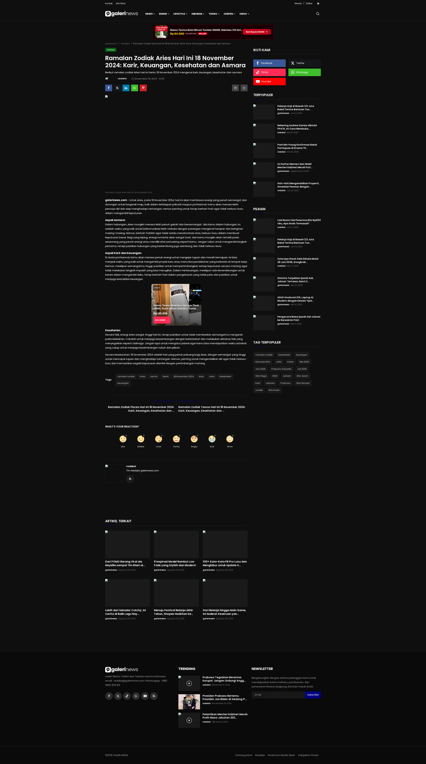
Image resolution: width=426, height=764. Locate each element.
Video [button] (243, 13)
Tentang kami (243, 755)
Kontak (109, 3)
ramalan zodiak (126, 376)
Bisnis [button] (163, 13)
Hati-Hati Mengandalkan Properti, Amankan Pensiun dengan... (298, 185)
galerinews (111, 43)
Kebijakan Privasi (308, 755)
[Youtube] (145, 696)
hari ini (153, 376)
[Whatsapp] (136, 696)
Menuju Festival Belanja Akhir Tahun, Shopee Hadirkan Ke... (173, 612)
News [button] (149, 13)
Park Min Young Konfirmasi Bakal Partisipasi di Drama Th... (297, 146)
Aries (142, 376)
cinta (211, 376)
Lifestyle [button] (179, 13)
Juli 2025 (302, 369)
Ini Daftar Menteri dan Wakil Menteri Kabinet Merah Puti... (295, 165)
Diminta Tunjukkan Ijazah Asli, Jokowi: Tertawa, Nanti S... (295, 279)
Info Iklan (120, 3)
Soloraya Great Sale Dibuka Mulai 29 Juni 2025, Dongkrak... (298, 260)
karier (290, 362)
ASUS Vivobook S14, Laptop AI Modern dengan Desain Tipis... (295, 299)
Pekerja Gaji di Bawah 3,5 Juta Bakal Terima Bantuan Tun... (295, 107)
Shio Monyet (303, 383)
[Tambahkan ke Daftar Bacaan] (244, 88)
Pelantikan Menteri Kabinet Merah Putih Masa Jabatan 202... (225, 716)
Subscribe (313, 694)
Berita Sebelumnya (164, 401)
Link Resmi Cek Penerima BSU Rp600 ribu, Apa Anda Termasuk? (299, 221)
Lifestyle (125, 43)
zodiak (259, 390)
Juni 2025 (260, 369)
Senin (166, 376)
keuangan (123, 383)
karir (201, 376)
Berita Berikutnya (188, 401)
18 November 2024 (184, 376)
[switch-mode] (318, 3)
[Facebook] (109, 696)
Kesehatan (225, 376)
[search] (318, 14)
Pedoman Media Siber (281, 755)
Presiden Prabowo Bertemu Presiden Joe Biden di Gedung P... (225, 697)
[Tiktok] (127, 696)
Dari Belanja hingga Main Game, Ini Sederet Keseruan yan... (224, 612)
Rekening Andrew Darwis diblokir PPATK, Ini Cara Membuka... (297, 127)
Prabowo (286, 383)
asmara (270, 383)
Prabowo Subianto (281, 369)
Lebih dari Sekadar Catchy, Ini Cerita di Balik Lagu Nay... (125, 612)
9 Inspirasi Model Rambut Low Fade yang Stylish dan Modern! (175, 563)
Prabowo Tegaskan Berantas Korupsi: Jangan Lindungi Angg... (224, 679)
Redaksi (260, 755)
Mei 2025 (304, 362)
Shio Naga (261, 376)
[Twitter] (118, 696)
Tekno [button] (213, 13)
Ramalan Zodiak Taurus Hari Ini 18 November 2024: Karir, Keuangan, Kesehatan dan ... (211, 408)
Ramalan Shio (262, 362)
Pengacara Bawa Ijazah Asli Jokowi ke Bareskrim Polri (298, 318)
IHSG (274, 376)
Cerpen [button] (228, 13)
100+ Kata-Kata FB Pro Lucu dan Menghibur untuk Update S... (225, 563)
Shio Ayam (302, 376)
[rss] (154, 696)
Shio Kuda (274, 390)
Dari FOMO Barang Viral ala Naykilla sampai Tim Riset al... (125, 563)
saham (287, 376)
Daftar (309, 3)
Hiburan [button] (197, 13)
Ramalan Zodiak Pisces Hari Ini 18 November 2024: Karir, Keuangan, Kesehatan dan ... (141, 408)
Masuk (298, 3)
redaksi (131, 466)
